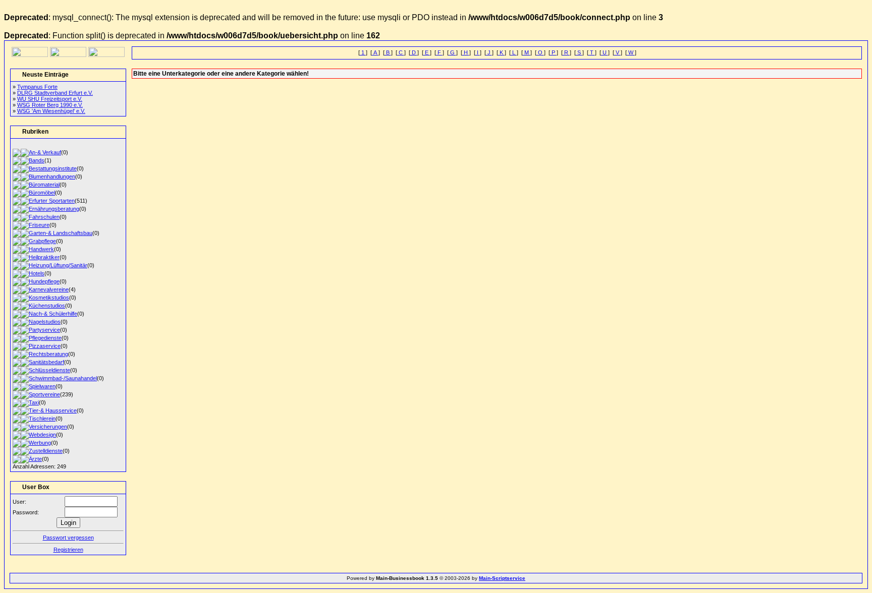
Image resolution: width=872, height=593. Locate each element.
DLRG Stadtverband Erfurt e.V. (55, 93)
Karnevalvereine (49, 289)
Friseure (39, 225)
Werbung (40, 443)
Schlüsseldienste (49, 370)
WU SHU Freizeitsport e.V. (49, 99)
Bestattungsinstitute (53, 168)
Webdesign (42, 435)
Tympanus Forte (37, 87)
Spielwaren (42, 386)
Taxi (34, 402)
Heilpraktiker (44, 257)
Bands (36, 160)
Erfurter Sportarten (52, 201)
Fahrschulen (44, 217)
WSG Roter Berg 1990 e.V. (50, 105)
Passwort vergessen (68, 538)
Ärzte (35, 459)
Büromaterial (44, 185)
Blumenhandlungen (52, 176)
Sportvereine (44, 394)
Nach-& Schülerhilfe (53, 314)
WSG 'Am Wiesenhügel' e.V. (51, 111)
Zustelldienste (46, 451)
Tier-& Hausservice (53, 410)
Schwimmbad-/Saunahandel (63, 378)
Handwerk (41, 249)
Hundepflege (44, 281)
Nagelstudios (45, 322)
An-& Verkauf (45, 152)
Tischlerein (42, 419)
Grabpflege (42, 241)
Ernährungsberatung (54, 209)
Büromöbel (42, 193)
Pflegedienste (45, 338)
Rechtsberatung (48, 354)
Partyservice (44, 330)
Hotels (36, 273)
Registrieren (68, 550)
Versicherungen (48, 427)
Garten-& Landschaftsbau (60, 233)
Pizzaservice (45, 346)
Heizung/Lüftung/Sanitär (58, 265)
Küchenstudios (47, 306)
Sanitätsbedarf (46, 362)
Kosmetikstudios (49, 297)
